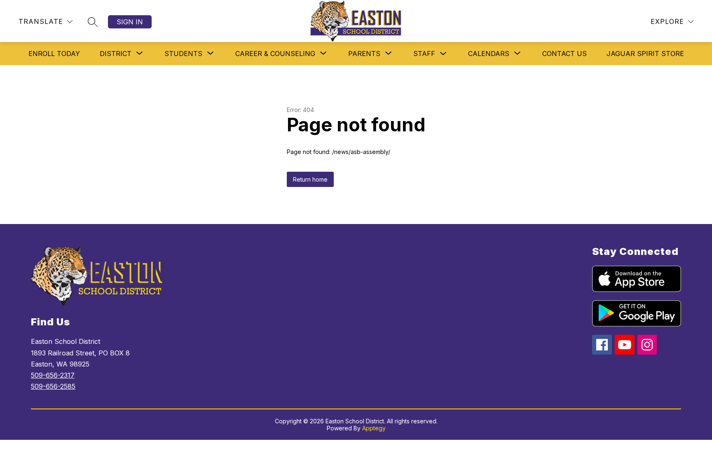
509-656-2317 (53, 375)
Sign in (130, 22)
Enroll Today (54, 53)
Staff (424, 53)
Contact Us (564, 53)
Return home (310, 179)
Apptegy (374, 428)
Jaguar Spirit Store (645, 53)
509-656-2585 (53, 386)
